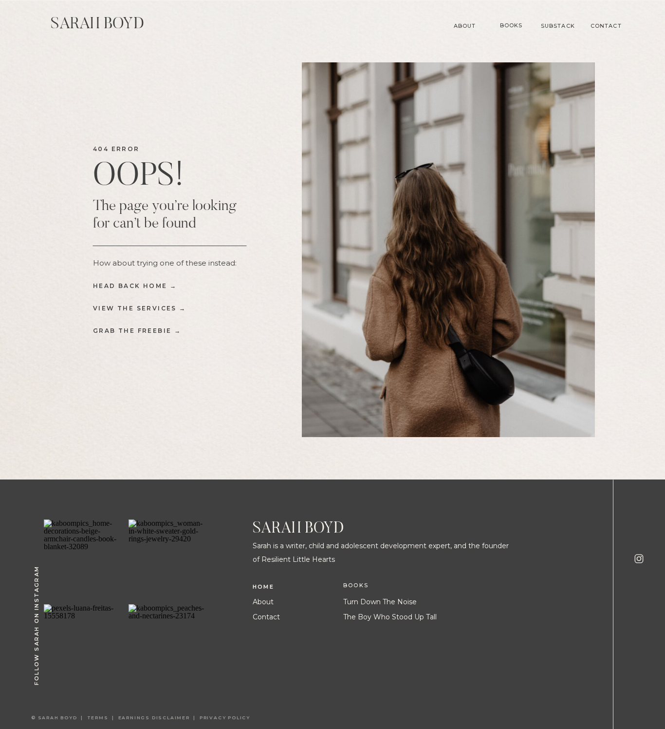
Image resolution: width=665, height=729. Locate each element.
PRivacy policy (226, 717)
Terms (99, 717)
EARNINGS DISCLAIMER (154, 717)
